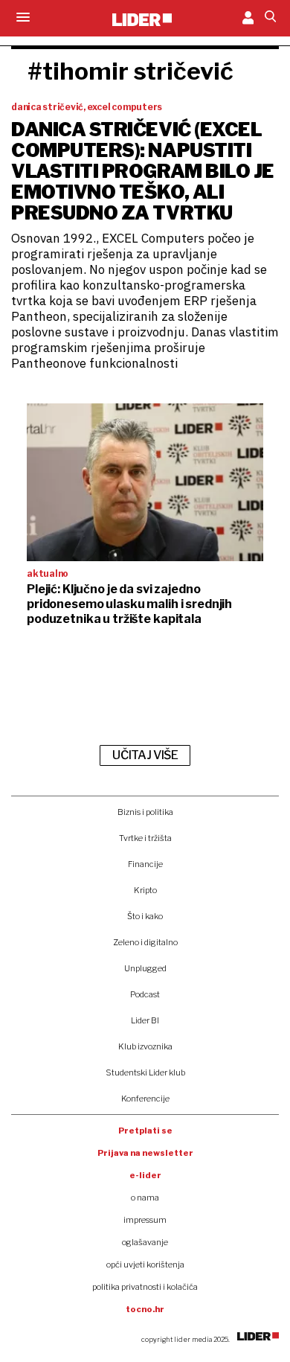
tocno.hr (145, 1309)
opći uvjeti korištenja (145, 1264)
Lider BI (145, 1020)
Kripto (145, 890)
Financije (145, 864)
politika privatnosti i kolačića (145, 1287)
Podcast (145, 994)
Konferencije (145, 1098)
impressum (145, 1220)
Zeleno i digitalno (145, 942)
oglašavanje (145, 1242)
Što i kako (145, 916)
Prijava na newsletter (145, 1153)
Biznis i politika (145, 812)
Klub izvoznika (145, 1046)
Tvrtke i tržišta (145, 838)
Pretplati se (145, 1130)
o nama (145, 1197)
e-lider (145, 1175)
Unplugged (145, 968)
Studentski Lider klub (145, 1072)
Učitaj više (145, 755)
